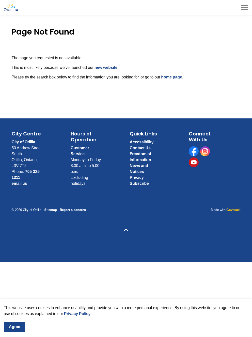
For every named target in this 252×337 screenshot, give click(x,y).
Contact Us (140, 148)
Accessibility (142, 142)
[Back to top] (126, 230)
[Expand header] (244, 7)
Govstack (233, 210)
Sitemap (50, 210)
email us (19, 183)
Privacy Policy (77, 314)
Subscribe (139, 183)
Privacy (137, 177)
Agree (14, 327)
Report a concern (73, 210)
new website (105, 67)
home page (171, 77)
